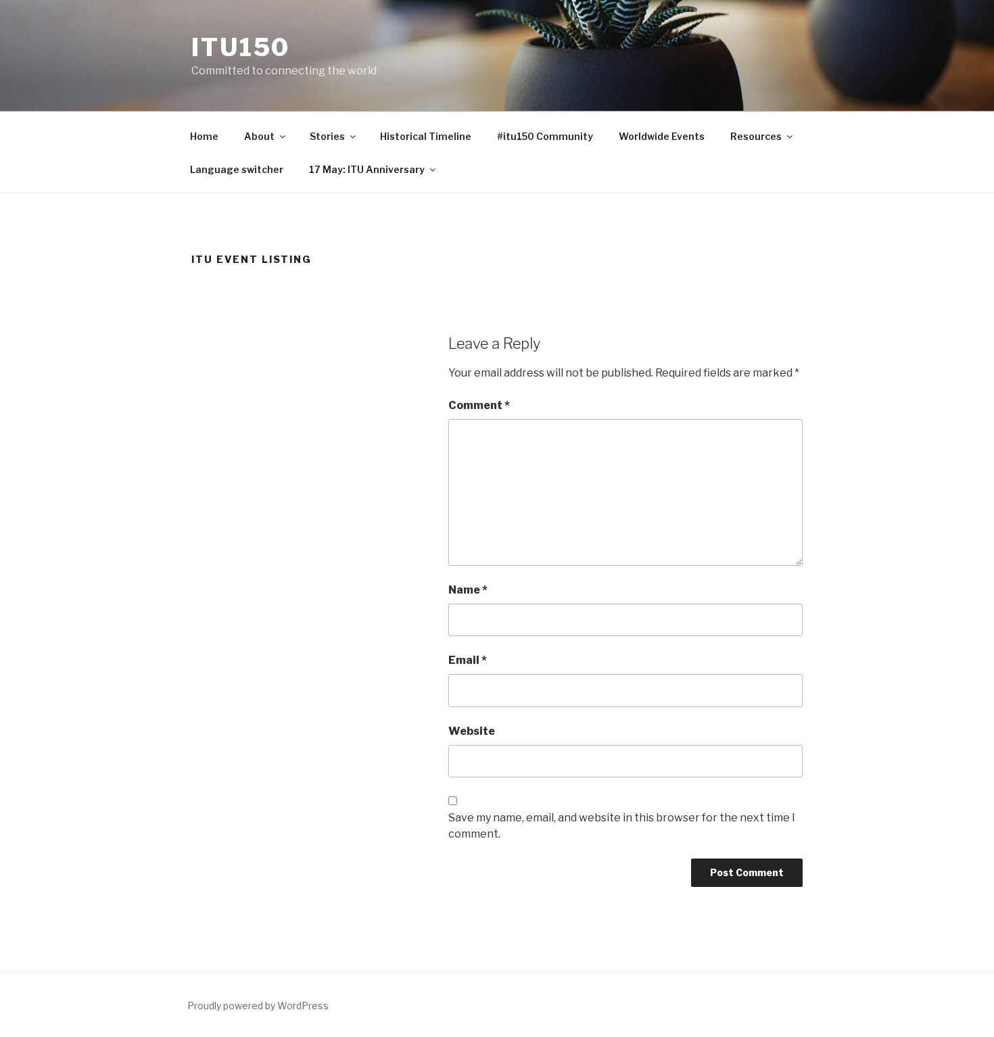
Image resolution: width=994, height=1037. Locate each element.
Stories (327, 136)
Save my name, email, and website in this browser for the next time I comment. (621, 825)
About (259, 136)
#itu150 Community (545, 136)
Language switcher (236, 169)
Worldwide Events (662, 136)
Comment (479, 405)
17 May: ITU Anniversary (367, 169)
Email (467, 660)
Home (204, 136)
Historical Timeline (425, 136)
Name (468, 589)
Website (471, 731)
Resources (756, 136)
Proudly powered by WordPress (258, 1005)
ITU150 (240, 47)
